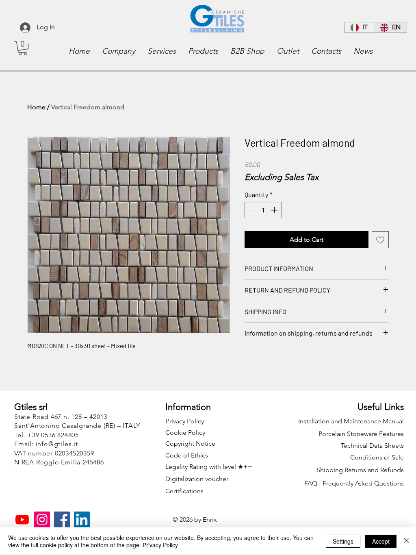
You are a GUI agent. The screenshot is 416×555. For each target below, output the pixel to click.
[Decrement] (251, 210)
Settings (343, 541)
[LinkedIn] (82, 519)
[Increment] (275, 210)
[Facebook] (62, 519)
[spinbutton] (263, 210)
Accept (381, 541)
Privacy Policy (160, 545)
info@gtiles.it (57, 444)
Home (36, 107)
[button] (22, 48)
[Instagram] (42, 519)
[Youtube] (22, 519)
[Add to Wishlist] (380, 239)
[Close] (406, 541)
